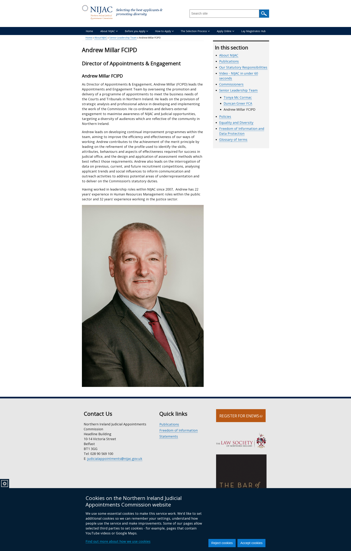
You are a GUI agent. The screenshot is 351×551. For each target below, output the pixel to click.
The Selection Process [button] (194, 31)
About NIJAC (100, 37)
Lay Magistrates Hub (253, 31)
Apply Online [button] (224, 31)
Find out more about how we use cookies (118, 541)
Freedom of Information (178, 430)
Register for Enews (242, 417)
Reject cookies (222, 543)
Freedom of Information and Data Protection (241, 131)
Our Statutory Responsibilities (243, 67)
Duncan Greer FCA (238, 103)
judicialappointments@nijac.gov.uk (114, 458)
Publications (229, 61)
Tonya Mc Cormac (238, 97)
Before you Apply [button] (135, 31)
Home (89, 31)
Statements (168, 436)
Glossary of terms (233, 139)
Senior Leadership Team (123, 37)
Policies (225, 116)
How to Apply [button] (163, 31)
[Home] (122, 12)
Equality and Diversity (236, 122)
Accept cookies (251, 543)
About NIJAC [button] (107, 31)
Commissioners (231, 84)
